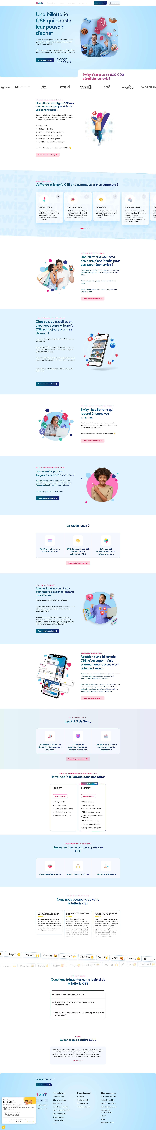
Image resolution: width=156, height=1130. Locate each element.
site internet (107, 687)
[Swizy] (40, 3)
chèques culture (103, 691)
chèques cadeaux (111, 689)
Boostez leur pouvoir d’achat (46, 600)
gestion (98, 434)
